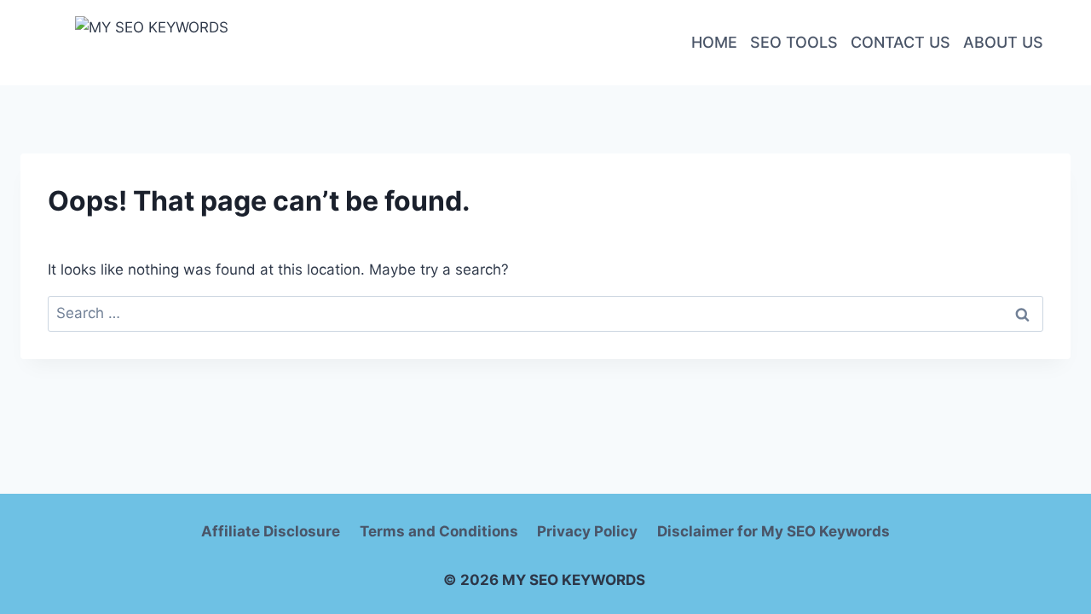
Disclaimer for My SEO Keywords (773, 531)
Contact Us (900, 42)
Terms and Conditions (439, 531)
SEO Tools (794, 42)
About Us (1003, 42)
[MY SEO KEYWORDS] (206, 42)
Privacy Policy (587, 531)
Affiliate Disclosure (270, 531)
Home (714, 42)
